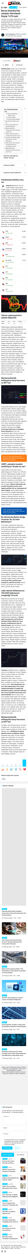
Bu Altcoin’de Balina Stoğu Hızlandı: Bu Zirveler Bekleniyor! (13, 139)
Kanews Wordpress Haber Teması (13, 114)
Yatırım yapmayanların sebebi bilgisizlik (12, 125)
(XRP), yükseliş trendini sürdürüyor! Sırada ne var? (13, 134)
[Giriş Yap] (2, 7)
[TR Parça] (15, 3)
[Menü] (2, 3)
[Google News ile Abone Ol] (6, 60)
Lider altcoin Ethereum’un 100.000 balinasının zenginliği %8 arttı (13, 144)
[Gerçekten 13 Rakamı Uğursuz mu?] (14, 1211)
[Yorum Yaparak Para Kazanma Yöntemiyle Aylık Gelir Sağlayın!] (14, 1203)
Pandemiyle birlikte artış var (12, 122)
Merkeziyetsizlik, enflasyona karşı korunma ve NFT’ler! (13, 130)
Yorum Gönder (7, 1148)
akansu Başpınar (10, 34)
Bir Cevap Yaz (7, 1107)
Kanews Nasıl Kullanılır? (14, 119)
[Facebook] (2, 1251)
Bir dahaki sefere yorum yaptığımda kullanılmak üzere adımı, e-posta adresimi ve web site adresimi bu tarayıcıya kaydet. (14, 1142)
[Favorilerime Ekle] (12, 65)
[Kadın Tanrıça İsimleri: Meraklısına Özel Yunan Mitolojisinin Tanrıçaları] (14, 1186)
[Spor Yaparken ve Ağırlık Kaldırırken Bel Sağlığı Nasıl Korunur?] (14, 1194)
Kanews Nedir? (12, 117)
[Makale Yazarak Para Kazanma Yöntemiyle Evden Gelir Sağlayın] (14, 1169)
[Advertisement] (14, 1088)
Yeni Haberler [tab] (20, 1155)
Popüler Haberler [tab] (7, 1155)
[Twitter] (5, 1251)
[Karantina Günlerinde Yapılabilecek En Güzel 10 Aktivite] (14, 1220)
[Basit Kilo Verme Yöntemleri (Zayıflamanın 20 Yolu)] (14, 1236)
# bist (3, 779)
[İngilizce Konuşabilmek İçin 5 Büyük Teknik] (14, 1178)
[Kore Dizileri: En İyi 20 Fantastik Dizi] (14, 1228)
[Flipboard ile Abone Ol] (17, 60)
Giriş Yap (17, 1148)
